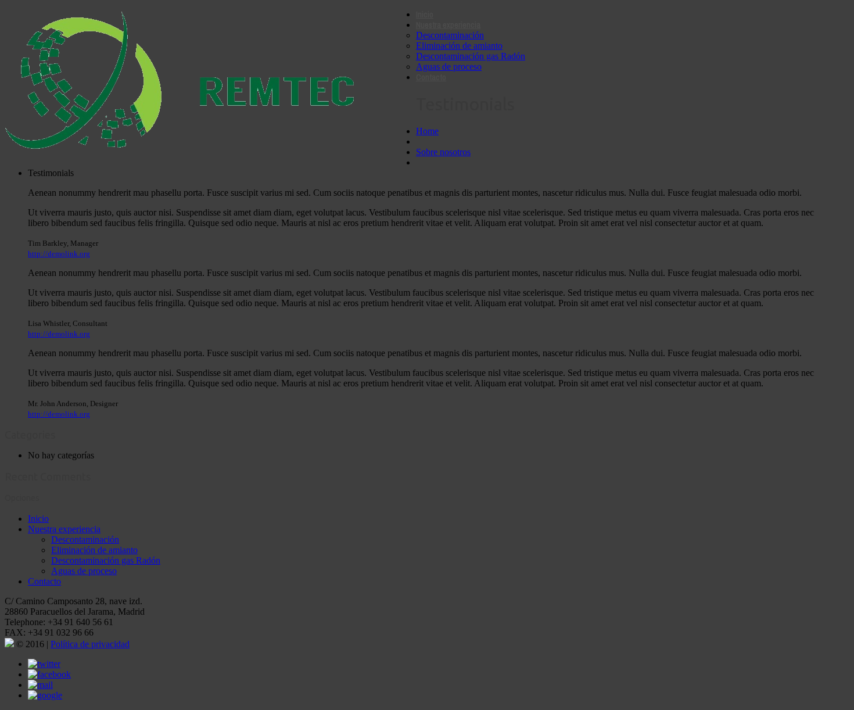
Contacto (431, 77)
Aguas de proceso (449, 66)
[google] (45, 695)
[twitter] (44, 664)
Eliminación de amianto (459, 46)
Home (427, 131)
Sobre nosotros (443, 152)
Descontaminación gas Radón (470, 56)
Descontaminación (450, 35)
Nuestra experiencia (448, 25)
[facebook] (49, 674)
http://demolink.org (59, 253)
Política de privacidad (90, 644)
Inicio (424, 14)
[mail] (40, 685)
